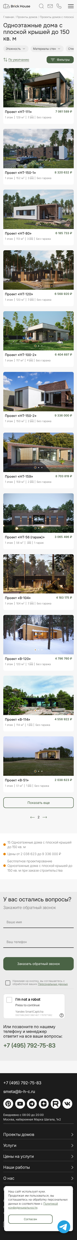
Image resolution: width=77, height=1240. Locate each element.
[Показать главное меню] (71, 6)
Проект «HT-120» (19, 294)
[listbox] (18, 60)
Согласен (30, 1219)
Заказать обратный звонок (38, 964)
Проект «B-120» (18, 659)
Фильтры (63, 59)
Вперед (44, 817)
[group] (16, 48)
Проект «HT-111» (18, 112)
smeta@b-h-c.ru (19, 1091)
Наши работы (16, 1167)
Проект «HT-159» (19, 476)
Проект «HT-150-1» (20, 172)
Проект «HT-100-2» (21, 355)
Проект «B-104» (18, 598)
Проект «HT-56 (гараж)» (25, 537)
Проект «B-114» (17, 719)
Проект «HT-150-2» (21, 416)
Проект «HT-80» (18, 233)
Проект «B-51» (17, 780)
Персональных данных (53, 984)
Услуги (9, 1145)
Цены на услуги (18, 1156)
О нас (8, 1178)
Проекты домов (18, 1134)
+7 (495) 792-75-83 (29, 1045)
